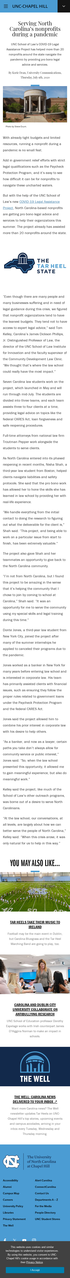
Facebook (5, 1240)
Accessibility (10, 1180)
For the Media (43, 1206)
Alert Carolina (43, 1180)
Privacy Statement (14, 1219)
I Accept (35, 1270)
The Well (8, 1225)
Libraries (8, 1212)
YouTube (24, 1240)
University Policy (13, 1206)
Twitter (15, 1240)
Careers (8, 1200)
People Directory (45, 1212)
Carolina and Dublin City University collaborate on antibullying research (35, 1009)
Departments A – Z (46, 1200)
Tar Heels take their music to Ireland (35, 924)
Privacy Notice (34, 1262)
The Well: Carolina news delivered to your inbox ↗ (35, 1099)
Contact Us (42, 1193)
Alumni (7, 1187)
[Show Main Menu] (6, 6)
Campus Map (11, 1193)
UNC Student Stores (47, 1219)
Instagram (34, 1240)
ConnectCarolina (45, 1187)
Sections (64, 6)
